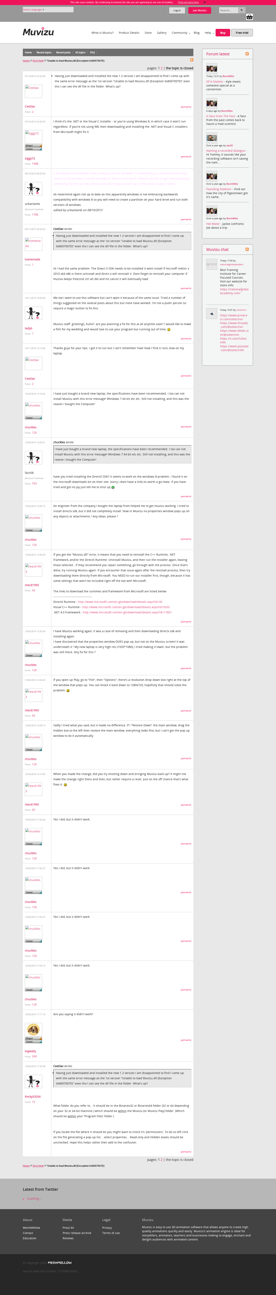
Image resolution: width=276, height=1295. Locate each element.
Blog (197, 33)
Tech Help (38, 60)
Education (29, 1238)
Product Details (129, 33)
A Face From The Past (221, 116)
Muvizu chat (217, 249)
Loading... (33, 1198)
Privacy (107, 1228)
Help (208, 33)
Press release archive (77, 1233)
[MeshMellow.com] (59, 1263)
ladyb (28, 328)
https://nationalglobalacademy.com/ (234, 291)
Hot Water (213, 224)
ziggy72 (30, 158)
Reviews (68, 1238)
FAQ (92, 52)
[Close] (204, 2)
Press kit (68, 1228)
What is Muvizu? (103, 33)
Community (179, 33)
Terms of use (111, 1233)
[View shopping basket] (249, 16)
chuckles (31, 427)
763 (34, 483)
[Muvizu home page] (38, 30)
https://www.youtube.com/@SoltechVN (234, 348)
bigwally (30, 1051)
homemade (32, 259)
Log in (177, 10)
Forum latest (218, 53)
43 (33, 590)
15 (33, 1102)
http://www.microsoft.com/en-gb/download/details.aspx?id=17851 (127, 612)
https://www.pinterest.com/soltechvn (233, 317)
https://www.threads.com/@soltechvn (234, 325)
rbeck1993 (32, 585)
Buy (222, 33)
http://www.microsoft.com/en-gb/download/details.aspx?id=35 (120, 602)
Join (199, 10)
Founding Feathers (219, 189)
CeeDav (30, 106)
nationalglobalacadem (231, 264)
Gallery (161, 33)
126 (34, 432)
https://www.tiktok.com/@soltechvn (234, 332)
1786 (35, 214)
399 (34, 1056)
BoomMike (228, 76)
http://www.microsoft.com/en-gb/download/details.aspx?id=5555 (126, 607)
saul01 (229, 145)
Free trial (242, 33)
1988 (35, 163)
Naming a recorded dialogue (226, 151)
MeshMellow (31, 1228)
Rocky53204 (33, 1096)
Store (148, 33)
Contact (28, 1233)
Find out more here (188, 2)
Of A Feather (215, 81)
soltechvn (241, 309)
